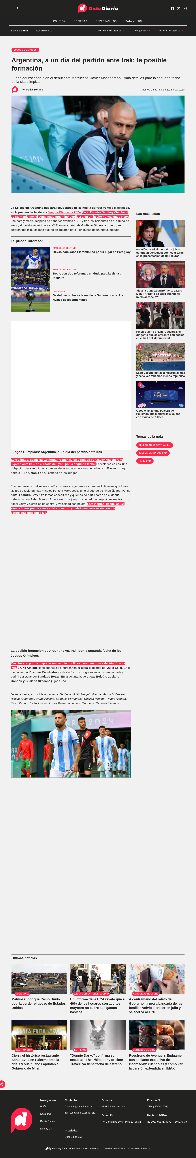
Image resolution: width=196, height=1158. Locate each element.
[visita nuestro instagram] (185, 8)
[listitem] (111, 31)
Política (44, 1106)
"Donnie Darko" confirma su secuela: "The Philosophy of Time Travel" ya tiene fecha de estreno (96, 1060)
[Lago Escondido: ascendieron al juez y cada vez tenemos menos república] (160, 357)
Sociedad (45, 1114)
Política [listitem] (59, 21)
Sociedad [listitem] (80, 21)
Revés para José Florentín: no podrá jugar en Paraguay (92, 251)
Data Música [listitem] (134, 21)
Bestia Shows (47, 1121)
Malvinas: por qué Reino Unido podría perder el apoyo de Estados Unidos (38, 1003)
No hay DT (46, 1128)
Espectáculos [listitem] (106, 21)
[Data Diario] (98, 8)
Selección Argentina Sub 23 (156, 445)
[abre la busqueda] (16, 8)
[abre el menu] (11, 8)
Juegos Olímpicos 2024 (64, 212)
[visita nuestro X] (178, 8)
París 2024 (145, 461)
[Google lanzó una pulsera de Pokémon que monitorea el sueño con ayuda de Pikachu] (160, 394)
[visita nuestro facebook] (172, 8)
